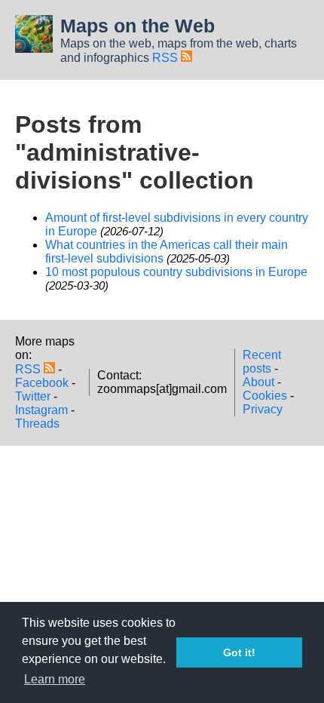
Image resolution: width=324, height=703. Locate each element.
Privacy (263, 409)
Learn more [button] (54, 679)
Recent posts (262, 361)
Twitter (32, 396)
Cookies (265, 395)
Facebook (42, 382)
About (258, 382)
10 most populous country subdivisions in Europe (176, 272)
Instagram (41, 410)
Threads (37, 423)
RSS (166, 57)
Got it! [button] (239, 652)
